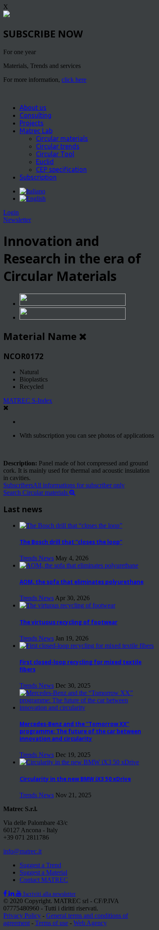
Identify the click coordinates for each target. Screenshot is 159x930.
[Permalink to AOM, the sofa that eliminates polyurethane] (79, 565)
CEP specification (61, 169)
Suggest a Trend (40, 865)
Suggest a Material (43, 872)
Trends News (37, 558)
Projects (32, 123)
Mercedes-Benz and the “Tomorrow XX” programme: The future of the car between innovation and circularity (80, 731)
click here (74, 79)
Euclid (45, 161)
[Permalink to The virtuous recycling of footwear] (67, 605)
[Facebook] (6, 893)
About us (33, 107)
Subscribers (64, 485)
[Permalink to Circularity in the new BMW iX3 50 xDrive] (79, 762)
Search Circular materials (36, 492)
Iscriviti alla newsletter (49, 894)
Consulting (35, 115)
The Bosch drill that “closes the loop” (71, 542)
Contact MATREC (44, 879)
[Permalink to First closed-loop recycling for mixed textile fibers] (87, 645)
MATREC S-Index (27, 400)
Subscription (38, 177)
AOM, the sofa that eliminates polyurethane (82, 582)
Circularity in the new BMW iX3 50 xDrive (75, 779)
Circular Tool (55, 154)
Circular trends (58, 146)
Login (11, 212)
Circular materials (62, 138)
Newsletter (17, 219)
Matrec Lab (36, 130)
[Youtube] (19, 893)
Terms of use (51, 922)
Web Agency (90, 922)
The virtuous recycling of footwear (68, 622)
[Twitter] (12, 893)
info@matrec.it (22, 851)
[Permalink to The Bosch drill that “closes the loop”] (71, 525)
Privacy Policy (22, 915)
